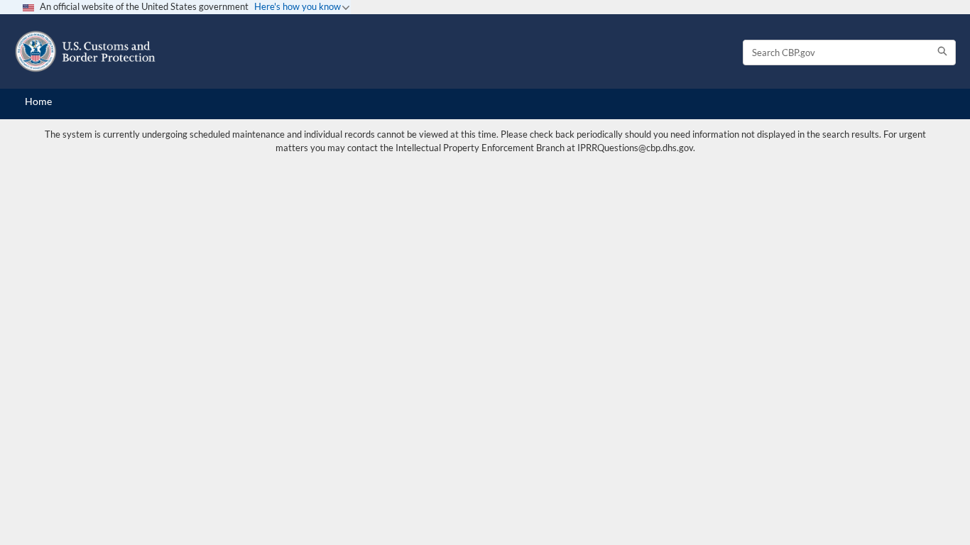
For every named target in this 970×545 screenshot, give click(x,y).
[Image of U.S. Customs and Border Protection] (85, 51)
